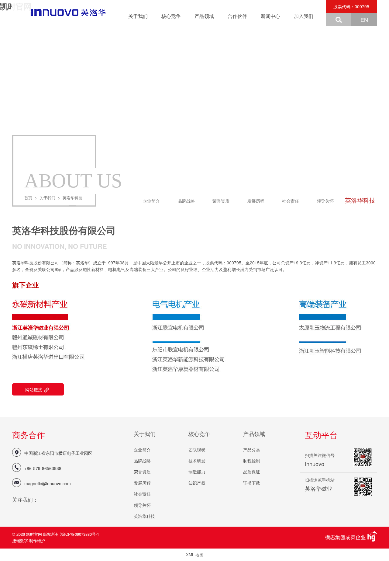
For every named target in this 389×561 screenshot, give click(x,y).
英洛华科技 (360, 200)
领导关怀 (325, 201)
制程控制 (251, 461)
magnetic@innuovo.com (47, 483)
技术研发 (196, 461)
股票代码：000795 (351, 6)
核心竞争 (171, 15)
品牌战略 (186, 201)
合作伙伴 (237, 15)
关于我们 (138, 15)
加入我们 (303, 15)
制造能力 (196, 472)
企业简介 (151, 201)
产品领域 (204, 15)
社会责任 (290, 201)
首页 (28, 197)
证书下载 (251, 483)
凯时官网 (34, 534)
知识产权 (196, 483)
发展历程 (255, 201)
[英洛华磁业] (61, 13)
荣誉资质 (220, 201)
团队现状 (196, 450)
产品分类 (251, 450)
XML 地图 (194, 554)
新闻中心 (270, 15)
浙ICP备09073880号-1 (79, 534)
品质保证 (251, 472)
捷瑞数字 (20, 540)
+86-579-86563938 (42, 468)
